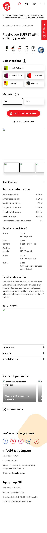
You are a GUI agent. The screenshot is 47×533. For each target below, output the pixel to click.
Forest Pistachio (16, 68)
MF (28, 101)
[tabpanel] (23, 265)
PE (6, 101)
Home (5, 15)
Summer (13, 83)
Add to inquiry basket (26, 113)
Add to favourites (25, 121)
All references (15, 409)
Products (13, 15)
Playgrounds (24, 15)
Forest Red (37, 76)
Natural (34, 83)
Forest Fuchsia (16, 76)
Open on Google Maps (14, 473)
